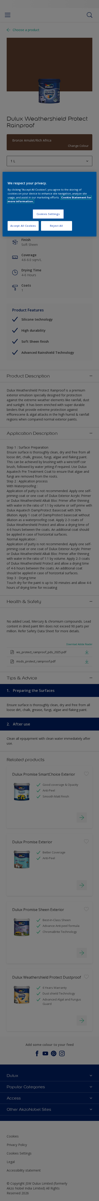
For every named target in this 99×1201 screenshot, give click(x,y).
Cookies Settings (48, 214)
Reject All (56, 226)
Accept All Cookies (23, 226)
